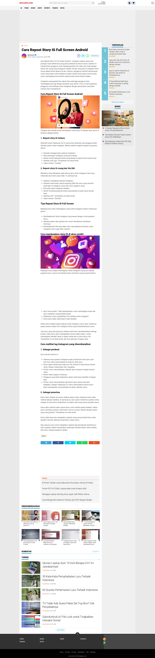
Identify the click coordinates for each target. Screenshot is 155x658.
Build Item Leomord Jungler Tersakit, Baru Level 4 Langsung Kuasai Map (119, 51)
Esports (47, 8)
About (62, 652)
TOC (87, 652)
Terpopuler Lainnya (117, 102)
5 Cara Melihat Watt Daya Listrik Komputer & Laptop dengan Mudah (118, 83)
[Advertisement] (77, 26)
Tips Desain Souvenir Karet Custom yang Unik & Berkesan (118, 136)
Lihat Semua (60, 630)
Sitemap (92, 652)
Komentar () (95, 55)
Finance (55, 8)
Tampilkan (95, 551)
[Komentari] (94, 442)
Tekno (26, 8)
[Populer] (133, 3)
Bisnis (33, 8)
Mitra (62, 8)
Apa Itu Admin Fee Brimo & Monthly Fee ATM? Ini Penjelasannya (119, 73)
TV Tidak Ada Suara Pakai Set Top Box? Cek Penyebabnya (68, 605)
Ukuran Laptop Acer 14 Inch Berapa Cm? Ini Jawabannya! (68, 564)
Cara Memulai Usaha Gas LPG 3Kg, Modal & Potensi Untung (118, 142)
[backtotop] (77, 634)
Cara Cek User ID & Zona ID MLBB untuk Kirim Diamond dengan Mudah (119, 62)
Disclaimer (81, 652)
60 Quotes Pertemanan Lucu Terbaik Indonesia (70, 589)
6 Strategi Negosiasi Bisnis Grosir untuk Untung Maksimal (117, 129)
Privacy (74, 652)
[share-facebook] (78, 55)
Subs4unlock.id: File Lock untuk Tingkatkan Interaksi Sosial (67, 618)
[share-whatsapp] (87, 55)
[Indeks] (129, 3)
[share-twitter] (83, 55)
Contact (67, 652)
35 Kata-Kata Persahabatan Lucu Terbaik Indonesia (66, 578)
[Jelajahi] (152, 3)
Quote (40, 8)
